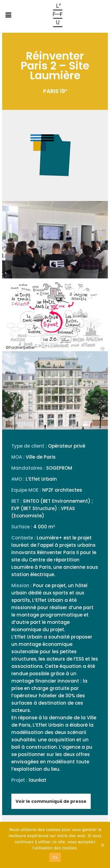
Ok (55, 857)
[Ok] (102, 845)
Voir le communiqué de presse (51, 801)
